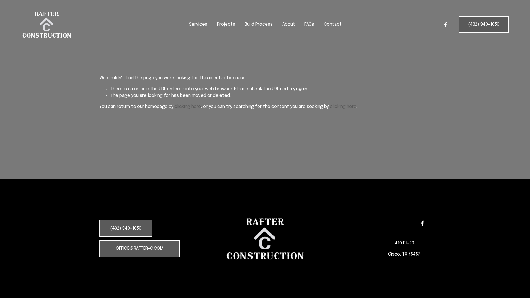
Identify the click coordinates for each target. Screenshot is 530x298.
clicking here (187, 106)
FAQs (309, 24)
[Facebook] (445, 24)
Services (198, 24)
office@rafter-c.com (139, 248)
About (288, 24)
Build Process (259, 24)
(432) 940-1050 (483, 24)
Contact (333, 24)
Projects (226, 24)
